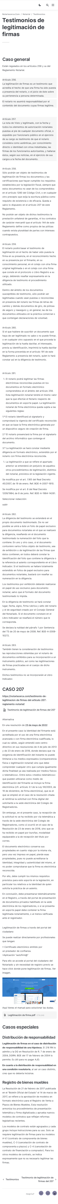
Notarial (26, 14)
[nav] (53, 5)
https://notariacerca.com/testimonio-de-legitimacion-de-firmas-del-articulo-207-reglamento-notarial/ (24, 700)
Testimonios (39, 14)
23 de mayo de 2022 (36, 725)
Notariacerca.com (11, 14)
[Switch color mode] (40, 5)
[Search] (47, 5)
